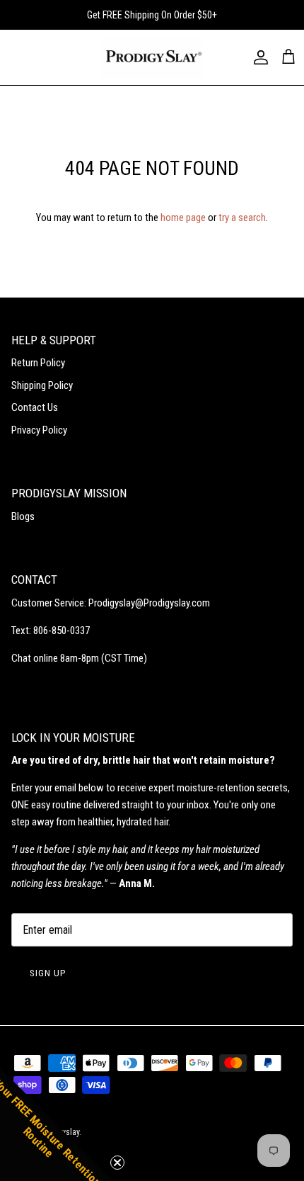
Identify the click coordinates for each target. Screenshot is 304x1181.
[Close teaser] (117, 1162)
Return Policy (38, 362)
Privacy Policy (39, 430)
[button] (56, 1124)
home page (183, 217)
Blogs (23, 516)
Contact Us (34, 407)
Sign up (48, 973)
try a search (242, 217)
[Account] (257, 57)
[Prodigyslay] (152, 57)
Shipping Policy (42, 385)
